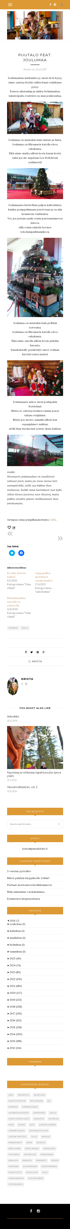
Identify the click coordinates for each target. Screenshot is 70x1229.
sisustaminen (49, 1166)
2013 (16, 1041)
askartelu (23, 1095)
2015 (16, 1027)
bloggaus (39, 1095)
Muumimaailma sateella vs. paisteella (16, 601)
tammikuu (18, 951)
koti (32, 1125)
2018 (16, 1006)
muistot (41, 1143)
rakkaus (13, 1160)
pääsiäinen (47, 1154)
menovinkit (15, 1143)
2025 (15, 958)
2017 (16, 1013)
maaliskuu (17, 937)
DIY (49, 1101)
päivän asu (30, 1154)
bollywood (36, 1101)
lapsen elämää (47, 1125)
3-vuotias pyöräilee (19, 871)
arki (11, 1095)
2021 (16, 986)
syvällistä (32, 1172)
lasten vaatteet (18, 1137)
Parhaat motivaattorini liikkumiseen (29, 885)
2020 (16, 993)
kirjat (21, 1125)
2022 (16, 979)
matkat (46, 1137)
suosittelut (15, 1172)
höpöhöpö (39, 1113)
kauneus (53, 1119)
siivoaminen (30, 1166)
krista (37, 661)
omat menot (32, 1149)
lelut (34, 1137)
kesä (11, 1125)
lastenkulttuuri (38, 1131)
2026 (14, 920)
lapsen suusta (17, 1131)
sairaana (14, 1166)
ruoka (54, 1160)
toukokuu (17, 924)
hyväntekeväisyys (19, 1113)
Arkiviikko (13, 716)
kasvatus (39, 1119)
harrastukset (30, 1107)
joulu (24, 628)
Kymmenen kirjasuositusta (23, 898)
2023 (15, 972)
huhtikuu (17, 931)
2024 (15, 965)
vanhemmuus (16, 1178)
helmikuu (17, 944)
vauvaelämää (35, 1178)
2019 (16, 999)
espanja (13, 628)
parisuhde (49, 1149)
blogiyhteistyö (17, 1101)
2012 (15, 1048)
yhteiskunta (16, 1184)
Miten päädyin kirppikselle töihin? (28, 878)
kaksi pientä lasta (19, 1119)
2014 (16, 1034)
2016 (15, 1020)
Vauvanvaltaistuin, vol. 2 (22, 787)
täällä (52, 519)
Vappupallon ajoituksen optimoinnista (43, 576)
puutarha (14, 1154)
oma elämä (15, 1149)
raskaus (27, 1160)
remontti (41, 1160)
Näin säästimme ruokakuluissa (25, 892)
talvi (45, 1172)
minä (29, 1143)
